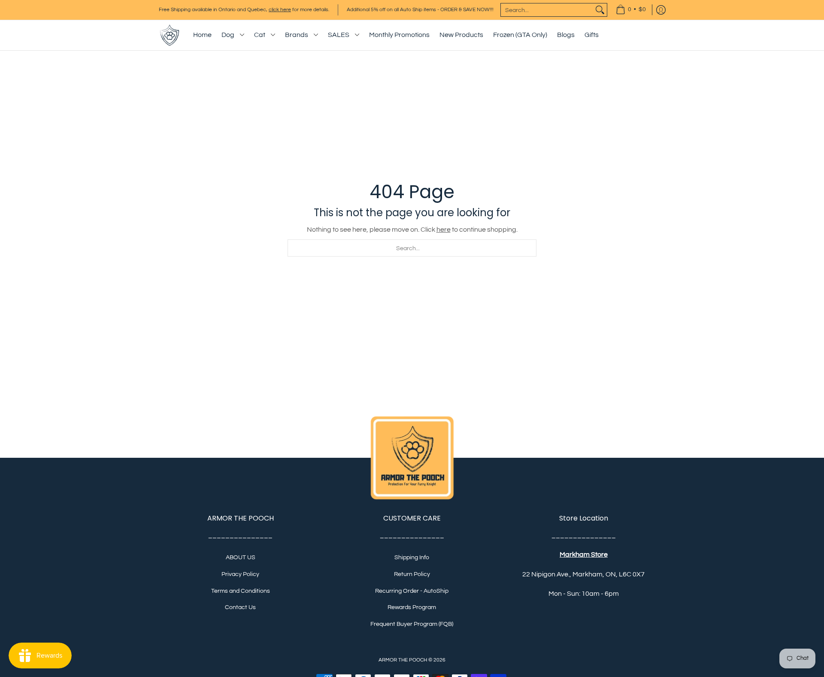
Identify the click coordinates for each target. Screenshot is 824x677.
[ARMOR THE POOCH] (169, 35)
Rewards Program (412, 607)
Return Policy (412, 574)
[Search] (600, 9)
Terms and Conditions (240, 591)
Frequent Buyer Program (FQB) (411, 624)
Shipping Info (411, 557)
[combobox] (547, 9)
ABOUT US (240, 557)
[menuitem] (630, 10)
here (443, 229)
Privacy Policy (240, 574)
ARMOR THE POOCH (403, 660)
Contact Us (240, 607)
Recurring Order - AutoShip (411, 591)
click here (280, 9)
